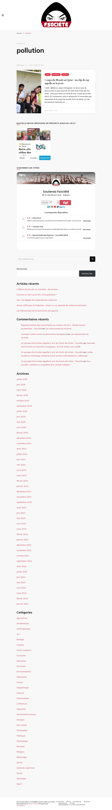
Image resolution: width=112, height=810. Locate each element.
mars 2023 (22, 529)
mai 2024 (21, 464)
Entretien (21, 666)
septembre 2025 (24, 406)
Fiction (20, 682)
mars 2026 (22, 390)
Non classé (22, 725)
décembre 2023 (24, 491)
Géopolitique (23, 687)
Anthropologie (23, 629)
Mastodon (63, 803)
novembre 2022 (24, 550)
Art (47, 74)
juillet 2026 (22, 379)
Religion (20, 752)
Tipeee (72, 803)
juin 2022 (21, 577)
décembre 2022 (24, 545)
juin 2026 (21, 384)
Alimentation (23, 623)
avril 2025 (21, 427)
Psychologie (22, 741)
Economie (21, 655)
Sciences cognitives (26, 768)
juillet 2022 (22, 571)
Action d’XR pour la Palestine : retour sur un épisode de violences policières (51, 305)
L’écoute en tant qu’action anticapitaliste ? (37, 294)
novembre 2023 (24, 497)
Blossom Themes (33, 804)
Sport (65, 74)
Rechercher (22, 269)
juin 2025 (21, 416)
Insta (68, 801)
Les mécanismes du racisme (58, 328)
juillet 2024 (22, 454)
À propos (60, 801)
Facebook (77, 801)
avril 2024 (21, 470)
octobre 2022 (23, 555)
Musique (56, 74)
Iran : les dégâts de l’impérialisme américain (37, 300)
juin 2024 (21, 459)
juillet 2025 (22, 411)
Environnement (24, 671)
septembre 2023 (24, 502)
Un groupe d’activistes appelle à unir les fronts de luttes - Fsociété (52, 343)
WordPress (21, 806)
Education (21, 661)
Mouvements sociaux (26, 714)
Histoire (20, 693)
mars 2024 (22, 475)
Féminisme (22, 677)
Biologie (20, 639)
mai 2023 (21, 518)
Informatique (23, 698)
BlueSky (87, 801)
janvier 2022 (22, 604)
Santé (19, 762)
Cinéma (20, 645)
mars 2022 (22, 593)
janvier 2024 (22, 486)
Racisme (20, 746)
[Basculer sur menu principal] (3, 15)
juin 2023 (21, 513)
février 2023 (22, 534)
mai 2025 (21, 422)
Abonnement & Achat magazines (72, 805)
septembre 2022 (24, 561)
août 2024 (21, 448)
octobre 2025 (23, 400)
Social (19, 773)
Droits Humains (24, 650)
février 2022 (22, 598)
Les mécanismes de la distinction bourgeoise (37, 310)
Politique (21, 735)
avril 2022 (21, 587)
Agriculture (22, 618)
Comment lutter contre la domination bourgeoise (44, 334)
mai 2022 (21, 582)
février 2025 (22, 432)
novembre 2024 (24, 443)
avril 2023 (21, 523)
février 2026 (22, 395)
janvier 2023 (22, 539)
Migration (21, 709)
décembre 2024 (24, 438)
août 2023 (21, 507)
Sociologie (21, 778)
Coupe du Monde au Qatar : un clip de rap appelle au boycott (67, 81)
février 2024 (22, 481)
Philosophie (22, 730)
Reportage (22, 757)
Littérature (22, 703)
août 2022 (21, 566)
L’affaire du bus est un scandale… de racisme (37, 289)
